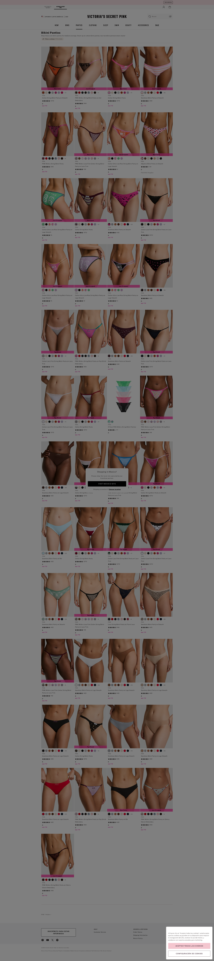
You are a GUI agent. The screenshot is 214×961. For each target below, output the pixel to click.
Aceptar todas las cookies (189, 946)
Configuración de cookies (189, 954)
